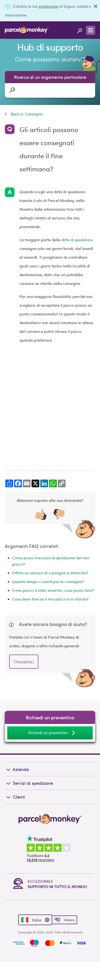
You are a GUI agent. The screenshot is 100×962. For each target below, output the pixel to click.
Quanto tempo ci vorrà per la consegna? (48, 581)
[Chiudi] (95, 6)
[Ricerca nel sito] (79, 30)
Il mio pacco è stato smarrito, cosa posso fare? (53, 590)
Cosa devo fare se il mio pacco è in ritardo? (50, 598)
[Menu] (90, 30)
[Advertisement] (50, 407)
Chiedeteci (23, 661)
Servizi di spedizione (33, 783)
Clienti (19, 797)
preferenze (48, 6)
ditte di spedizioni (77, 239)
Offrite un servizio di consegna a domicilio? (50, 572)
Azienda (21, 769)
